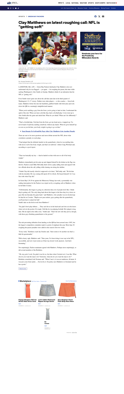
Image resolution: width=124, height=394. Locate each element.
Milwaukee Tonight (82, 8)
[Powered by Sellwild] (74, 332)
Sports (91, 3)
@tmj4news (19, 8)
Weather (83, 3)
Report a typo (22, 268)
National (75, 3)
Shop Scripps (100, 3)
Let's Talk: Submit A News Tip (68, 8)
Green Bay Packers (36, 16)
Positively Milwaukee (94, 8)
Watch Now (111, 3)
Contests (113, 8)
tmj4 (9, 8)
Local (68, 3)
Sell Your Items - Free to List (39, 281)
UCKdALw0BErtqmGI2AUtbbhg (16, 8)
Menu (60, 3)
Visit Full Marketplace (71, 281)
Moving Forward (105, 8)
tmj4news (11, 8)
